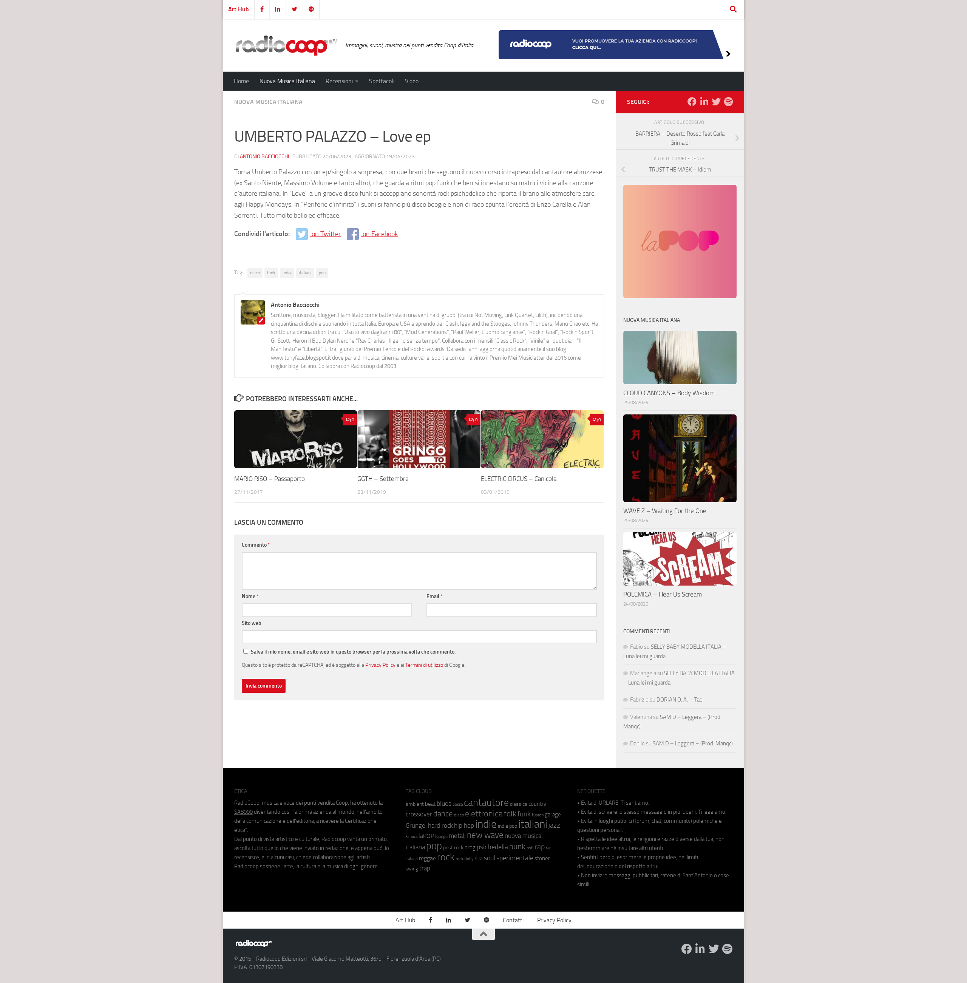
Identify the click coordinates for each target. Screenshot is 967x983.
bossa (458, 804)
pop (322, 272)
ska (479, 858)
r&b (530, 847)
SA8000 (243, 811)
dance (443, 813)
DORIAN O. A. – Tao (680, 699)
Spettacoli (381, 81)
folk (510, 813)
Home (241, 81)
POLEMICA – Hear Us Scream (662, 594)
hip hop (464, 825)
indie (287, 272)
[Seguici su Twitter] (716, 101)
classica (518, 804)
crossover (419, 814)
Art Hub (238, 9)
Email (434, 596)
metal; (457, 835)
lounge (441, 836)
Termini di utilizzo (424, 665)
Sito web (251, 623)
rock (445, 857)
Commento (256, 545)
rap (539, 846)
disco (255, 272)
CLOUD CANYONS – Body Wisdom (669, 393)
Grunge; (416, 825)
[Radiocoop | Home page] (286, 45)
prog (470, 847)
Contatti (513, 920)
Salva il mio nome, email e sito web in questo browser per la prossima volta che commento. (353, 652)
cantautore (486, 802)
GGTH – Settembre (383, 478)
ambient (415, 804)
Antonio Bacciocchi (264, 156)
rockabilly (465, 858)
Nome (250, 596)
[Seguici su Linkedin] (704, 101)
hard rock (440, 825)
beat (430, 804)
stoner (542, 858)
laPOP (426, 836)
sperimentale (514, 858)
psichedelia (492, 847)
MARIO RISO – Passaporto (269, 478)
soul (489, 858)
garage (553, 814)
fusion (538, 815)
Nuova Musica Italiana (287, 81)
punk (517, 846)
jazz (554, 825)
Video (412, 81)
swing (412, 869)
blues (444, 803)
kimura (411, 836)
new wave (485, 835)
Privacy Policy (380, 665)
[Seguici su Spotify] (728, 101)
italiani (305, 272)
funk (271, 272)
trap (424, 868)
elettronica (484, 813)
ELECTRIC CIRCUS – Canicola (518, 478)
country (537, 804)
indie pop (507, 826)
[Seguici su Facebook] (692, 101)
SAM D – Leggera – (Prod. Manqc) (693, 743)
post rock (453, 847)
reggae (427, 858)
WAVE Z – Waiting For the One (664, 511)
